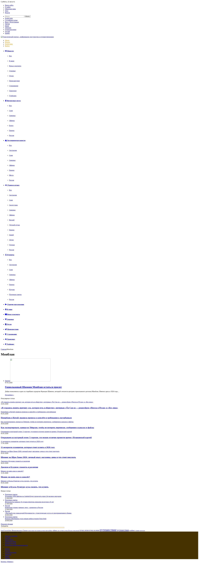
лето (59, 530)
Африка (12, 120)
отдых (62, 530)
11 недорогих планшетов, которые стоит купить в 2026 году (28, 447)
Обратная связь (10, 9)
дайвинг (54, 530)
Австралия (13, 150)
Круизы (12, 289)
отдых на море (94, 530)
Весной (11, 220)
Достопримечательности (16, 140)
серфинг (132, 530)
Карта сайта (9, 5)
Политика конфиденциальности (16, 545)
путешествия (123, 530)
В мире (11, 61)
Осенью (12, 245)
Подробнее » (9, 395)
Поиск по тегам (10, 543)
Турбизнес (12, 96)
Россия (11, 135)
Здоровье (12, 71)
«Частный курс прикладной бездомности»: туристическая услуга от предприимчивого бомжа (38, 513)
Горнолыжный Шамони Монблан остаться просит (33, 387)
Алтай (2, 530)
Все (10, 56)
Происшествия (14, 81)
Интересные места (13, 101)
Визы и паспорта (15, 66)
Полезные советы (15, 294)
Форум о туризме (11, 536)
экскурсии (142, 530)
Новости (10, 51)
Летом (11, 240)
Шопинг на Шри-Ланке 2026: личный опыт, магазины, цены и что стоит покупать (38, 457)
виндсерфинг (49, 530)
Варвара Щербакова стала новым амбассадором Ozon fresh (25, 519)
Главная (3, 349)
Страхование (13, 86)
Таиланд (25, 530)
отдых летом (84, 530)
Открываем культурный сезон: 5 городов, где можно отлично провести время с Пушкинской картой (46, 437)
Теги (6, 11)
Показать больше (7, 524)
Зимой (11, 235)
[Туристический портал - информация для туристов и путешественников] (27, 37)
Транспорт (13, 91)
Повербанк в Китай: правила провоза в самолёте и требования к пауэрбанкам (36, 418)
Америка (12, 115)
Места (11, 175)
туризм (137, 530)
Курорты (10, 255)
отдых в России (68, 530)
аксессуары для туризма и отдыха (36, 530)
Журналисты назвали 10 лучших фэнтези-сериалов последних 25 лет (29, 502)
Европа (11, 130)
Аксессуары (13, 205)
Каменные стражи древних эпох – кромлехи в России (24, 507)
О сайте (7, 7)
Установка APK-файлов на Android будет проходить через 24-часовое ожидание (33, 496)
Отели (11, 76)
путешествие (108, 529)
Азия (11, 111)
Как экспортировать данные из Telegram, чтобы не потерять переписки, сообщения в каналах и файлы (47, 427)
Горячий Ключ (7, 530)
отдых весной (75, 530)
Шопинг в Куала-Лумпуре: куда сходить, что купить (25, 487)
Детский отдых (14, 225)
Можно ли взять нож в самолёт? (15, 477)
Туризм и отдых (13, 185)
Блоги (11, 125)
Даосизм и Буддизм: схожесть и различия (19, 467)
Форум (7, 13)
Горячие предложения (15, 304)
